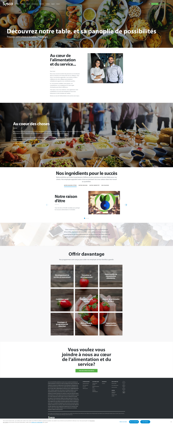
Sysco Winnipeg (62, 414)
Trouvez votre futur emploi (86, 370)
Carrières (48, 4)
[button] (84, 218)
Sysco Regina (100, 413)
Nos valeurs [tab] (105, 185)
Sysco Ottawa (87, 413)
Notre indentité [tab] (94, 185)
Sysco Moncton (81, 413)
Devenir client (114, 383)
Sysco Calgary (50, 413)
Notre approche (85, 385)
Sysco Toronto (121, 413)
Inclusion (84, 386)
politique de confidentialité (36, 422)
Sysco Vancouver (51, 414)
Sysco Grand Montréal (63, 413)
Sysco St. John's (115, 413)
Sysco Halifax (70, 413)
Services (93, 389)
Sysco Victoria (56, 414)
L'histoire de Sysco (86, 383)
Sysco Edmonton (56, 413)
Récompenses (35, 4)
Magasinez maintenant (164, 3)
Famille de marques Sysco (95, 387)
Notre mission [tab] (83, 185)
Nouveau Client (155, 3)
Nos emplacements (115, 385)
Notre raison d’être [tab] (70, 185)
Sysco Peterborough (93, 413)
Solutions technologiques (95, 391)
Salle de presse (85, 388)
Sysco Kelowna (75, 413)
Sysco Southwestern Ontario (107, 413)
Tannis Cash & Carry (69, 414)
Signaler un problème (114, 392)
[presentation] (124, 382)
